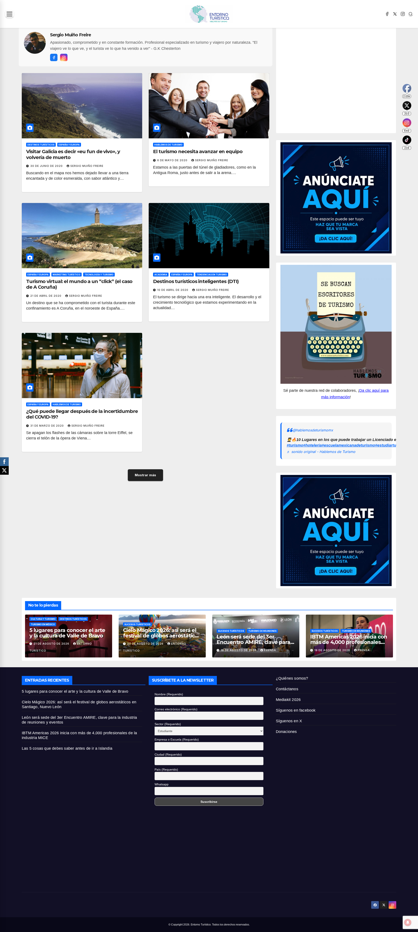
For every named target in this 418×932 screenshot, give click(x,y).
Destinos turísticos (40, 144)
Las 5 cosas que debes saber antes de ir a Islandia (67, 748)
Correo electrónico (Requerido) (176, 709)
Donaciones (286, 731)
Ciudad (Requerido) (168, 754)
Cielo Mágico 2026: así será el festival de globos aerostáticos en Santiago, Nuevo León (162, 635)
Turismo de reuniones (262, 631)
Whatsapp (162, 784)
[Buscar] (410, 14)
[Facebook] (387, 14)
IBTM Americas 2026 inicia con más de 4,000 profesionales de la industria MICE (348, 642)
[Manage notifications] (407, 922)
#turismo (295, 445)
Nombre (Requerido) (169, 694)
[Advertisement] (329, 79)
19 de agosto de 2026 (239, 650)
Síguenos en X (289, 721)
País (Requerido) (166, 769)
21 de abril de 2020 (46, 295)
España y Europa (69, 144)
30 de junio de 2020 (47, 166)
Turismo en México (43, 624)
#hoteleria (312, 445)
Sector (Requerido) (168, 724)
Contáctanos (287, 689)
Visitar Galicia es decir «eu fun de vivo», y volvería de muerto (73, 154)
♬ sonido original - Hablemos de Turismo (321, 451)
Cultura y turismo (43, 619)
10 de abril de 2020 (173, 290)
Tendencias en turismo (212, 274)
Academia (160, 274)
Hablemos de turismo (168, 144)
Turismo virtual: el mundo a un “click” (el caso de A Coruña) (79, 284)
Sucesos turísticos (137, 624)
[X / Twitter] (395, 14)
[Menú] (9, 14)
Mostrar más (145, 475)
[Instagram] (403, 14)
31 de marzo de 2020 (47, 425)
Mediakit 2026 (288, 699)
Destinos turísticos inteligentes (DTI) (195, 281)
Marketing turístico (66, 274)
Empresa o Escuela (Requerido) (177, 739)
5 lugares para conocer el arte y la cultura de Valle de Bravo (67, 633)
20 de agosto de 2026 (145, 643)
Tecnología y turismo (98, 274)
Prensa (270, 650)
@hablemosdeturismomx (313, 430)
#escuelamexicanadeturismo (348, 445)
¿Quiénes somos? (292, 678)
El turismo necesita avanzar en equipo (197, 151)
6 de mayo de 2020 (172, 160)
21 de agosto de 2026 (52, 643)
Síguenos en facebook (296, 710)
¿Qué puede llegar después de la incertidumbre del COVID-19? (82, 414)
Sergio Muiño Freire (86, 166)
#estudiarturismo (391, 445)
